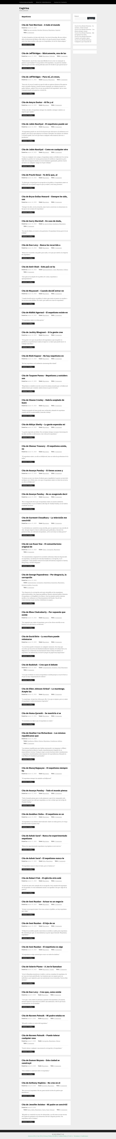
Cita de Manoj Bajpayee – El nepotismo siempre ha (45, 769)
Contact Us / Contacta (60, 2)
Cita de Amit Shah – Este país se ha (38, 266)
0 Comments (30, 32)
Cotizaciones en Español (26, 2)
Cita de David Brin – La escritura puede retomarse (40, 638)
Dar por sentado (32, 30)
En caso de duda (47, 224)
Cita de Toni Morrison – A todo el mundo (41, 24)
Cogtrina (24, 8)
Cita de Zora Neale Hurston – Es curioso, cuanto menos (84, 27)
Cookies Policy (62, 1136)
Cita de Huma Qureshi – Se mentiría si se (41, 713)
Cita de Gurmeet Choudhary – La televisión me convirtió (44, 519)
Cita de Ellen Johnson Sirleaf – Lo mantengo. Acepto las (43, 690)
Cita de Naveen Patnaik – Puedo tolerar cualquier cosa (41, 1037)
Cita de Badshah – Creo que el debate (40, 664)
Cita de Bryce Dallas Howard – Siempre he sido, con (44, 198)
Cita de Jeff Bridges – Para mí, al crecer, (41, 76)
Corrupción (50, 549)
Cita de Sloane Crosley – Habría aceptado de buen (43, 401)
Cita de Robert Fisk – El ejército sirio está (41, 878)
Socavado (35, 585)
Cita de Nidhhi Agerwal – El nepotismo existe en (45, 312)
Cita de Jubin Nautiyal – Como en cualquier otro (45, 149)
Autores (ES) (31, 1136)
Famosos (45, 80)
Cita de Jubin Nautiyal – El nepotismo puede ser (45, 124)
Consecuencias (31, 583)
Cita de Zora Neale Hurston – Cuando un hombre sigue (83, 37)
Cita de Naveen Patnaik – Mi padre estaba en (43, 1015)
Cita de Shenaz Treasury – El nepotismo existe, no (44, 447)
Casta (54, 269)
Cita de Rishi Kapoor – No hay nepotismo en (43, 355)
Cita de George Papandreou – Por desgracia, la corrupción (44, 576)
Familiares (56, 224)
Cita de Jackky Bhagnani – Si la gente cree (42, 332)
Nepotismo (51, 30)
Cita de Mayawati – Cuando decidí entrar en (43, 290)
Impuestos (54, 583)
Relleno (60, 741)
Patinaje (52, 1110)
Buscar (77, 16)
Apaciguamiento (47, 269)
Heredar (39, 30)
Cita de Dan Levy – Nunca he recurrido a (41, 245)
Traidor (52, 969)
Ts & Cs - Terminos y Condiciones (78, 1136)
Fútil (59, 667)
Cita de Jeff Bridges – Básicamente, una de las (44, 53)
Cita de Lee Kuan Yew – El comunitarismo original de (41, 545)
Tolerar (58, 1041)
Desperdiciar (47, 583)
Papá (47, 1110)
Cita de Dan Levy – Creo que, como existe (41, 992)
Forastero (54, 667)
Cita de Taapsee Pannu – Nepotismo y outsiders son (44, 377)
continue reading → (28, 45)
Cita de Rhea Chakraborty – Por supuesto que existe (43, 613)
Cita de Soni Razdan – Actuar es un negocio (42, 901)
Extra (29, 1110)
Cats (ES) (39, 1136)
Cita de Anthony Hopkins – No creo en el (41, 1082)
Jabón (33, 1110)
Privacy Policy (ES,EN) (50, 1136)
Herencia (45, 30)
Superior (57, 30)
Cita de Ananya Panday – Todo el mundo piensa (44, 790)
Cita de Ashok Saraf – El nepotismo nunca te (43, 858)
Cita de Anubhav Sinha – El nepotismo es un (43, 814)
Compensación (47, 667)
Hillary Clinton (38, 741)
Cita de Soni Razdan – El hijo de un (38, 923)
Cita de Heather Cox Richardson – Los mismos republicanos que (43, 734)
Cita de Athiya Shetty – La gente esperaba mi (43, 424)
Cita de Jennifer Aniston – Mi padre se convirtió (44, 1104)
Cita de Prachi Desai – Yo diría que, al (39, 174)
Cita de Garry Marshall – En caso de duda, (42, 221)
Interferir (44, 1086)
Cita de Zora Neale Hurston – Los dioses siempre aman (84, 30)
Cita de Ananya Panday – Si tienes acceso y (42, 470)
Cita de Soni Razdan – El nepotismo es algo (42, 946)
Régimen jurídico (27, 585)
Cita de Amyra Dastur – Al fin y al (37, 102)
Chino (44, 549)
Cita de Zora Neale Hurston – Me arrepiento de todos (84, 34)
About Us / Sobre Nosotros (43, 2)
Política (66, 269)
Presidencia (54, 741)
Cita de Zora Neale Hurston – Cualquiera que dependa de (83, 40)
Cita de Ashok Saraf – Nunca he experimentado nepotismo (44, 837)
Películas (52, 56)
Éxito (44, 861)
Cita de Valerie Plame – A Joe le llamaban (42, 966)
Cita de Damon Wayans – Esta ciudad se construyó (41, 1061)
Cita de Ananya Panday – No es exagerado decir (44, 494)
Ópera (44, 1110)
